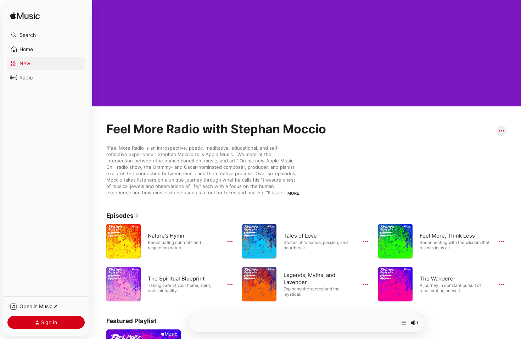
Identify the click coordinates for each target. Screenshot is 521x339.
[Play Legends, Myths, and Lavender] (259, 284)
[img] (25, 16)
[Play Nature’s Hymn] (123, 241)
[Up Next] (403, 323)
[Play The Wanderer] (395, 284)
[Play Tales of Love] (259, 241)
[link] (122, 215)
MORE (293, 193)
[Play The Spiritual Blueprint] (123, 284)
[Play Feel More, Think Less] (395, 241)
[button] (46, 35)
